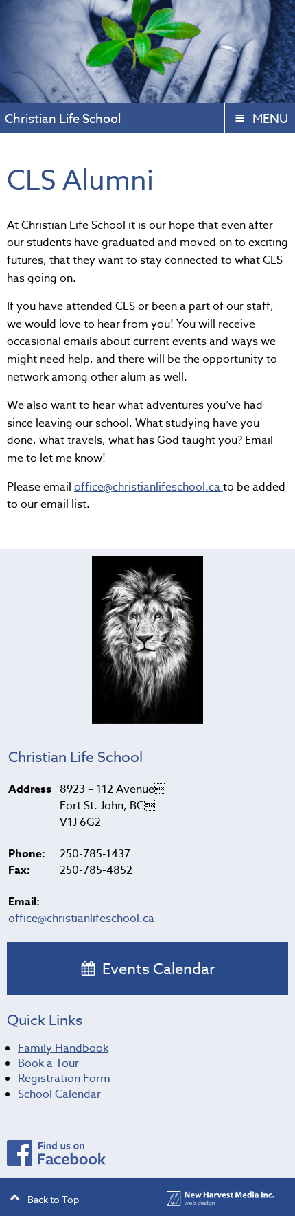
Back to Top (53, 1199)
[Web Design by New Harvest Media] (220, 1202)
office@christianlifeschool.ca (148, 487)
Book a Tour (48, 1063)
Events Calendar (157, 969)
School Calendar (59, 1094)
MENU (270, 119)
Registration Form (64, 1078)
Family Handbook (63, 1048)
